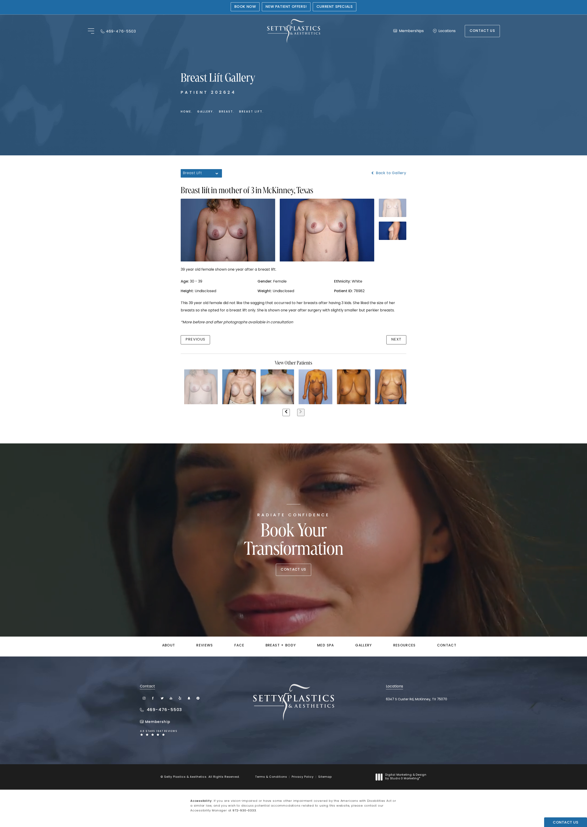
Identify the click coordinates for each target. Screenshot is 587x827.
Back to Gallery (390, 173)
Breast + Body (281, 645)
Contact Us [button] (565, 822)
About (168, 645)
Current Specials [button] (334, 7)
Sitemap (325, 777)
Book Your (293, 536)
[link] (118, 31)
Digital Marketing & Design (405, 777)
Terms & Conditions (271, 777)
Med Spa (325, 645)
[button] (91, 31)
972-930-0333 (244, 810)
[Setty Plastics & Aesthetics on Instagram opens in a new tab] (144, 698)
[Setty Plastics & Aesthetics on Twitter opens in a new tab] (162, 698)
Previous (195, 339)
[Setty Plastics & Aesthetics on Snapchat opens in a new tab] (189, 698)
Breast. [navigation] (227, 111)
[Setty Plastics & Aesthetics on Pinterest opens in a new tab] (198, 698)
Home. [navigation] (187, 111)
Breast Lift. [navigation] (251, 111)
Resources (404, 645)
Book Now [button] (245, 7)
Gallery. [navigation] (205, 111)
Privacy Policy (303, 777)
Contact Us (482, 31)
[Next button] (301, 412)
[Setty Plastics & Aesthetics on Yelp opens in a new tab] (180, 698)
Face (239, 645)
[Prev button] (286, 412)
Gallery (363, 645)
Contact (446, 645)
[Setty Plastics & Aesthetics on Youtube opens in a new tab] (171, 698)
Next (396, 339)
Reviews (204, 645)
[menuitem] (144, 698)
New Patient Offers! (286, 7)
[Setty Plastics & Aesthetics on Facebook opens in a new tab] (153, 698)
